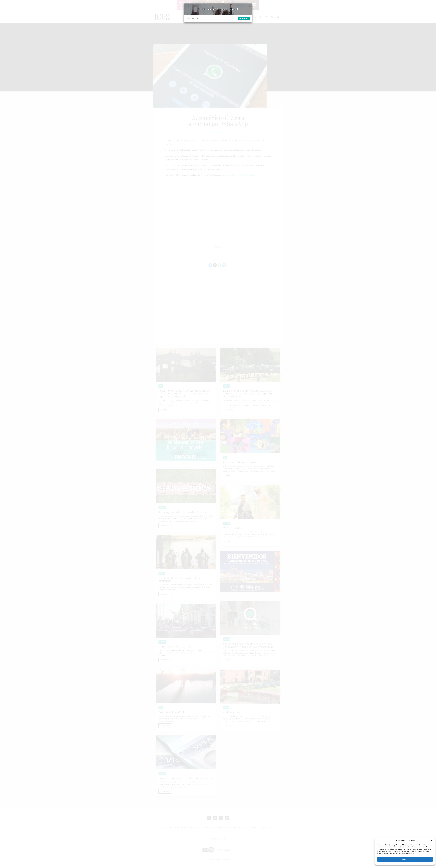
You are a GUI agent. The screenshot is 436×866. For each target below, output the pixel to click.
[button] (431, 840)
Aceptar (405, 859)
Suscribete (245, 18)
